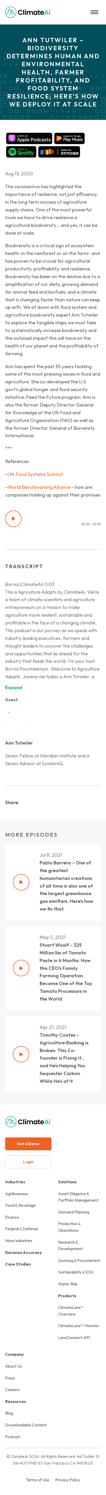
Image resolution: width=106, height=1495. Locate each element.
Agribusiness (16, 1193)
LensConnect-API (74, 1337)
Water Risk (68, 1283)
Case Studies (18, 1264)
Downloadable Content (26, 1424)
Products (67, 1295)
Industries (15, 1181)
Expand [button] (13, 687)
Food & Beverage (20, 1205)
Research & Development (70, 1245)
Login (28, 1161)
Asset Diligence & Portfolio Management (78, 1197)
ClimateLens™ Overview (70, 1311)
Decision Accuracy (23, 1252)
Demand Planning (73, 1212)
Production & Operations (69, 1227)
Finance (12, 1217)
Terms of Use (37, 1479)
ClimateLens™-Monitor (78, 1325)
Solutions (67, 1181)
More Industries (18, 1240)
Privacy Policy (67, 1479)
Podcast (12, 1436)
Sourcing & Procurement (79, 1260)
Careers (12, 1389)
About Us (13, 1366)
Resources (15, 1401)
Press (10, 1378)
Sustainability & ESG (75, 1272)
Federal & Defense (21, 1228)
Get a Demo (28, 1143)
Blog (9, 1413)
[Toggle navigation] (94, 12)
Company (14, 1354)
